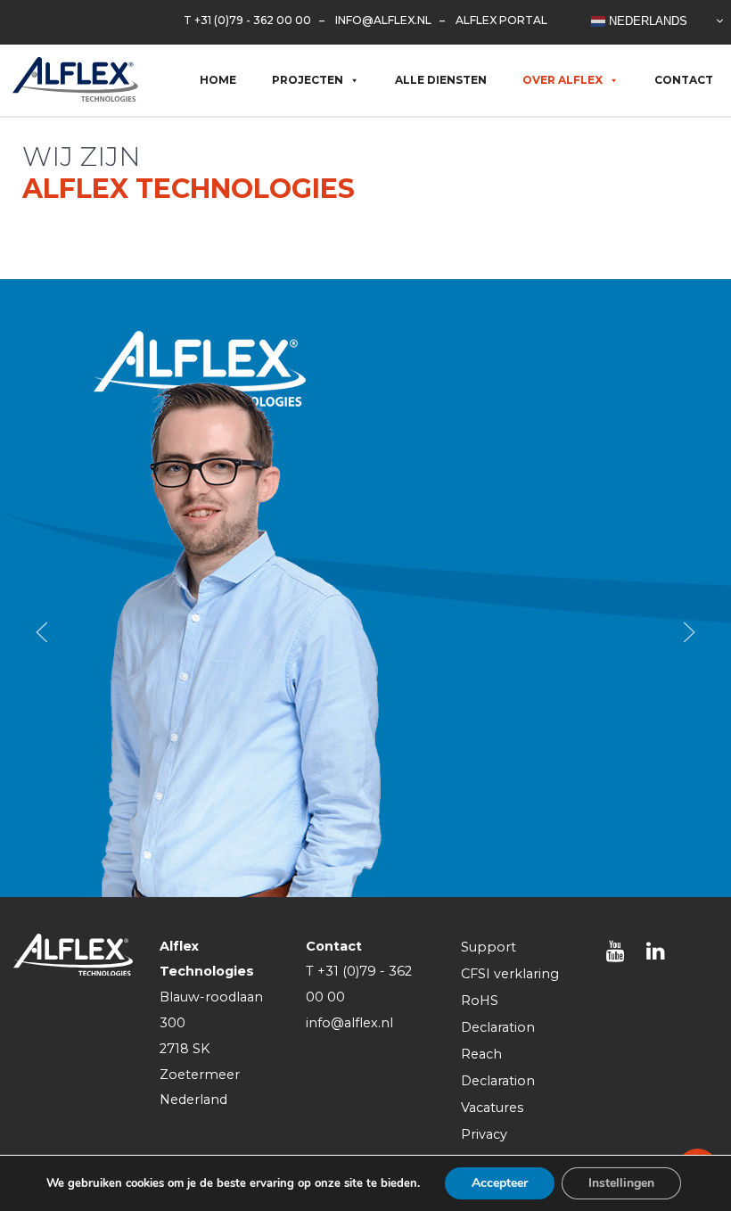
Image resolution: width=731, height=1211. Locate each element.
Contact (683, 79)
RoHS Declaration (498, 1014)
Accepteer (500, 1182)
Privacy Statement (496, 1147)
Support (488, 947)
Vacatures (492, 1108)
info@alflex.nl (383, 20)
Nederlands (646, 20)
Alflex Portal (501, 20)
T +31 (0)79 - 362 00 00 (247, 20)
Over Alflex (562, 79)
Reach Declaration (498, 1067)
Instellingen (621, 1182)
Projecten (307, 79)
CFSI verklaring (510, 974)
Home (218, 79)
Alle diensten (441, 79)
